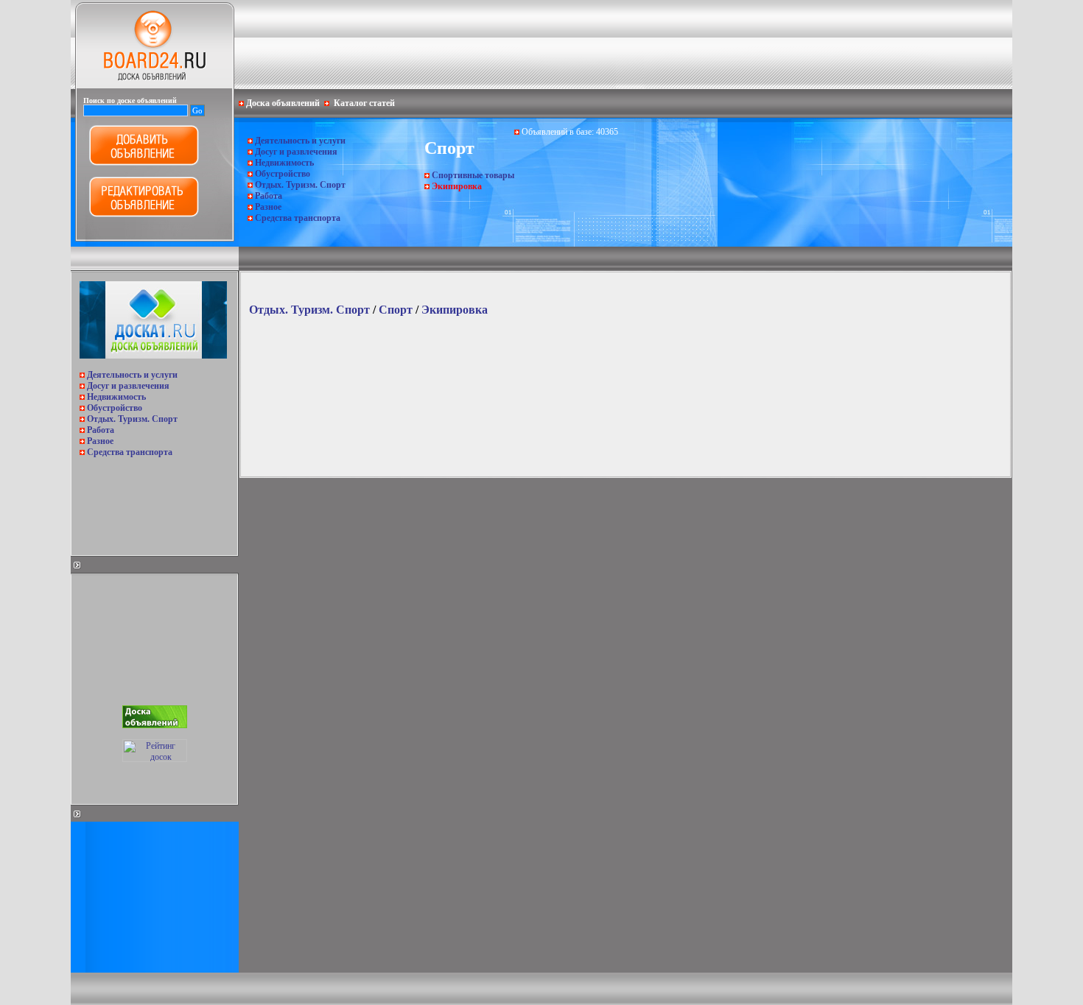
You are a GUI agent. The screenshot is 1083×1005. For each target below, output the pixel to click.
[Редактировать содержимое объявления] (144, 214)
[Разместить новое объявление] (144, 163)
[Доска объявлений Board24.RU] (155, 85)
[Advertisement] (153, 502)
